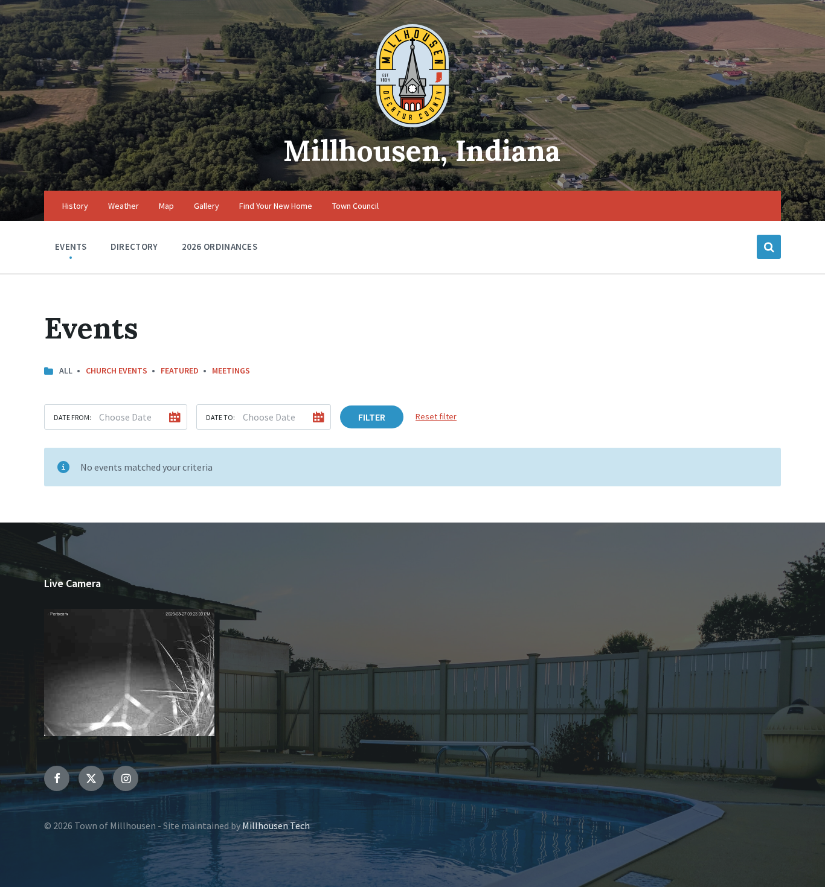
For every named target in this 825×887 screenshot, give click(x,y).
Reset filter (436, 416)
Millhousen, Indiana (421, 150)
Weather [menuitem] (123, 205)
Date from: (72, 417)
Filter (371, 417)
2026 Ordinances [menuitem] (220, 246)
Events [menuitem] (71, 246)
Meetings (231, 370)
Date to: (220, 417)
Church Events (116, 370)
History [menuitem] (75, 205)
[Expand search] (769, 247)
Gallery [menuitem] (206, 205)
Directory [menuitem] (134, 246)
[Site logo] (412, 124)
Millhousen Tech (276, 825)
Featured (180, 370)
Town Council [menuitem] (355, 205)
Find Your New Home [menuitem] (275, 205)
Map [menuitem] (166, 205)
